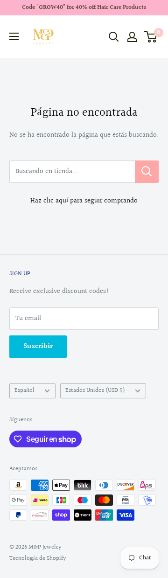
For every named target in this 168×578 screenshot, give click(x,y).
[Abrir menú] (14, 36)
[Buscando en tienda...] (147, 171)
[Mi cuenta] (132, 37)
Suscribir (38, 346)
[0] (151, 36)
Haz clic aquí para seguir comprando (84, 200)
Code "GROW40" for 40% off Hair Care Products (84, 7)
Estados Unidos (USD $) (95, 390)
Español (24, 390)
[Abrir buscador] (114, 37)
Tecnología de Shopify (37, 558)
